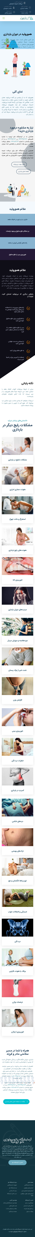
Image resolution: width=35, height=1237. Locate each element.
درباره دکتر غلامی (13, 1191)
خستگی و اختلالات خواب (17, 911)
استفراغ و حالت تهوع (18, 519)
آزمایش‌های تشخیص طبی (27, 1191)
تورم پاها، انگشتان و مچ (17, 880)
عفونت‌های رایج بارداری (18, 550)
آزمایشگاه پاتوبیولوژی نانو (16, 1232)
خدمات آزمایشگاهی (28, 1185)
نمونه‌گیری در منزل (29, 1203)
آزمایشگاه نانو (16, 1076)
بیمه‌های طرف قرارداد (28, 1209)
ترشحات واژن (17, 1002)
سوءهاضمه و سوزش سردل (17, 640)
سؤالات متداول (29, 1212)
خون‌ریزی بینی (17, 731)
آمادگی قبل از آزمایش (28, 1206)
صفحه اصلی (30, 1182)
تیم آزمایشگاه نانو (13, 1188)
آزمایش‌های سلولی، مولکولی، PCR (26, 1195)
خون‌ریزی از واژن (17, 1031)
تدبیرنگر (19, 1229)
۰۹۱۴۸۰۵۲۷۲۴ (15, 141)
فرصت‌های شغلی (13, 1206)
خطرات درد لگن (18, 760)
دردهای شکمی (17, 821)
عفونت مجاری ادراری (17, 489)
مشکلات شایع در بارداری (17, 459)
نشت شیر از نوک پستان (17, 670)
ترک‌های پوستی (17, 851)
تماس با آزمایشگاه (29, 1200)
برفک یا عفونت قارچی (17, 971)
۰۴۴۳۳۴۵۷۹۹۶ (11, 139)
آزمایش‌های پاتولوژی (28, 1188)
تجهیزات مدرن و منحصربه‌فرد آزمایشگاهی (23, 1150)
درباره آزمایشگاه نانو (12, 1182)
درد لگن (18, 941)
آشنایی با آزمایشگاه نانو (17, 1162)
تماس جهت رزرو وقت (19, 164)
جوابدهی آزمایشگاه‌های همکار (10, 1203)
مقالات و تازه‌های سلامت (11, 1209)
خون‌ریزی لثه (17, 579)
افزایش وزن (17, 700)
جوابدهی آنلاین (13, 1200)
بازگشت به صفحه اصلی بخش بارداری (15, 1102)
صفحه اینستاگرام (13, 1212)
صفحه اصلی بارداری (23, 171)
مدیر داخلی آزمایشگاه (12, 1194)
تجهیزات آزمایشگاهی (12, 1185)
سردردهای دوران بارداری (17, 609)
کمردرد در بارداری (17, 790)
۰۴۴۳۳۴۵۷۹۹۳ (22, 139)
